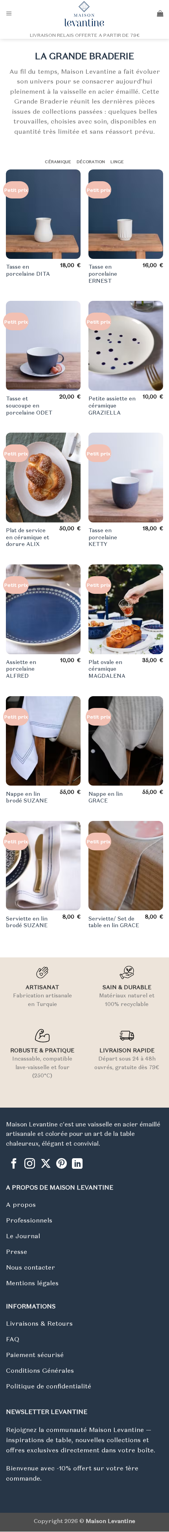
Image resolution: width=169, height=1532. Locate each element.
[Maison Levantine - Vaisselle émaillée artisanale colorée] (84, 13)
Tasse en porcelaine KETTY (102, 537)
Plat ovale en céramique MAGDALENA (106, 669)
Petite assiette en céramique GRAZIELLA (112, 405)
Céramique (58, 161)
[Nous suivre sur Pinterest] (61, 1164)
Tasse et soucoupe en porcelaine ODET (29, 405)
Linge (117, 161)
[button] (9, 13)
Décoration (91, 161)
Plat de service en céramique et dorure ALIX (27, 537)
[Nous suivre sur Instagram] (29, 1164)
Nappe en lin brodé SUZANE (27, 797)
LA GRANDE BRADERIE (84, 56)
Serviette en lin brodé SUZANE (27, 922)
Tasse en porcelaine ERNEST (102, 274)
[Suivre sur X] (45, 1164)
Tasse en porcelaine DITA (28, 270)
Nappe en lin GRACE (105, 797)
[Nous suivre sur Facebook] (14, 1164)
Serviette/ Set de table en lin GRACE (113, 922)
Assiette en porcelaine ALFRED (21, 669)
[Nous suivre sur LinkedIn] (77, 1164)
